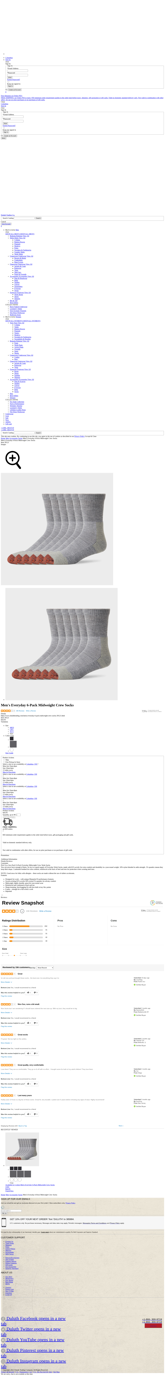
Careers (8, 1287)
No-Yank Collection (17, 402)
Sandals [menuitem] (17, 375)
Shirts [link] (16, 238)
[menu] (82, 28)
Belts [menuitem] (16, 280)
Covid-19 (8, 1295)
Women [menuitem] (18, 317)
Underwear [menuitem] (14, 256)
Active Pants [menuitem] (18, 347)
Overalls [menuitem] (17, 349)
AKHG (7, 1284)
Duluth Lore (9, 1289)
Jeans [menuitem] (16, 351)
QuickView (9, 1191)
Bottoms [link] (19, 236)
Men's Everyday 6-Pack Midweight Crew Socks (37, 1185)
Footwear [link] (20, 293)
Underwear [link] (22, 256)
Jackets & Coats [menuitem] (20, 266)
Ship (7, 760)
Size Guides (9, 1259)
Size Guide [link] (9, 753)
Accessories (13, 438)
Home (3, 438)
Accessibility (9, 1252)
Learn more (45, 1232)
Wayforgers (9, 1278)
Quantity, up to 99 (9, 815)
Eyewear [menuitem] (17, 288)
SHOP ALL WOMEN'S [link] (14, 321)
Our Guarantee (10, 1267)
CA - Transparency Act (24, 1372)
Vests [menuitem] (16, 270)
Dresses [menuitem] (12, 398)
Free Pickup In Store (13, 762)
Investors (8, 1293)
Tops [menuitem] (12, 323)
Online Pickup (10, 1249)
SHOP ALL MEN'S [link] (12, 234)
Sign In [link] (8, 60)
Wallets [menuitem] (17, 282)
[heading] (84, 644)
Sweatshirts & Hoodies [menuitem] (22, 339)
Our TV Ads (9, 1291)
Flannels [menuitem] (17, 244)
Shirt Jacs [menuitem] (17, 272)
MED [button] (12, 728)
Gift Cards (9, 1265)
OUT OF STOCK (9, 817)
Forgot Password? (13, 80)
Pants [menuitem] (16, 343)
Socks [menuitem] (16, 290)
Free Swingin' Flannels (18, 311)
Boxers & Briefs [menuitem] (20, 258)
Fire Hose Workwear (17, 313)
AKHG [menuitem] (8, 422)
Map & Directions (9, 772)
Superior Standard (11, 1268)
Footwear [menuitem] (13, 293)
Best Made (9, 1282)
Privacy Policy (79, 436)
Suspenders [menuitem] (18, 286)
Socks (20, 438)
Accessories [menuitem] (14, 276)
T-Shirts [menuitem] (17, 240)
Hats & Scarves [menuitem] (19, 381)
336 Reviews (20, 711)
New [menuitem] (7, 420)
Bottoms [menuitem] (13, 236)
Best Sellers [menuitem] (14, 303)
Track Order (9, 1243)
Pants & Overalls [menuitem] (20, 274)
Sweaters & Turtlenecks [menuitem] (22, 250)
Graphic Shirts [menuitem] (19, 252)
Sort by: (33, 967)
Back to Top (23, 1126)
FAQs (7, 1247)
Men (7, 438)
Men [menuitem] (17, 230)
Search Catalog (8, 218)
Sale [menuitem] (6, 418)
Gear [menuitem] (7, 416)
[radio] (2, 711)
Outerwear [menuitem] (14, 264)
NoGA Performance (17, 404)
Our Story (8, 1277)
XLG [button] (12, 732)
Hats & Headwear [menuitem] (20, 278)
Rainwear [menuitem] (17, 268)
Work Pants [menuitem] (18, 345)
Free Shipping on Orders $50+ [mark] (12, 96)
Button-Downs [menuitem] (19, 242)
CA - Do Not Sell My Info (42, 1372)
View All (26, 236)
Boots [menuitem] (16, 371)
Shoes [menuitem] (16, 297)
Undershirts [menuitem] (18, 260)
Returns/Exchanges (12, 1258)
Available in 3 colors (12, 1185)
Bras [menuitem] (16, 359)
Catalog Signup (10, 1261)
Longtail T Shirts (16, 309)
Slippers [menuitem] (17, 299)
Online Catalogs (11, 1263)
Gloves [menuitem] (16, 284)
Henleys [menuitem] (17, 246)
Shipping (8, 1245)
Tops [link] (16, 323)
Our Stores (9, 1280)
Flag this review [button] (6, 996)
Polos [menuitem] (16, 248)
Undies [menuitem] (16, 357)
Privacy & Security (7, 1372)
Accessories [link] (23, 276)
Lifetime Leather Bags (18, 410)
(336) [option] (7, 1187)
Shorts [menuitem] (16, 353)
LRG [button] (12, 730)
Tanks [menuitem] (16, 327)
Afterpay (8, 1250)
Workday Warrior (16, 406)
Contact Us (9, 1241)
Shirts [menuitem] (12, 238)
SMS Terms (9, 1254)
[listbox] (82, 813)
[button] (11, 740)
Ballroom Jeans (15, 315)
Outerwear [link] (22, 264)
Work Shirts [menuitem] (18, 254)
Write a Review (31, 711)
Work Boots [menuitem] (18, 295)
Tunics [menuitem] (16, 333)
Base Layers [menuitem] (18, 262)
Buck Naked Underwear (18, 307)
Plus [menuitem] (11, 394)
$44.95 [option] (5, 813)
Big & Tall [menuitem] (13, 301)
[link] (84, 54)
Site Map (56, 1372)
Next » (121, 1126)
